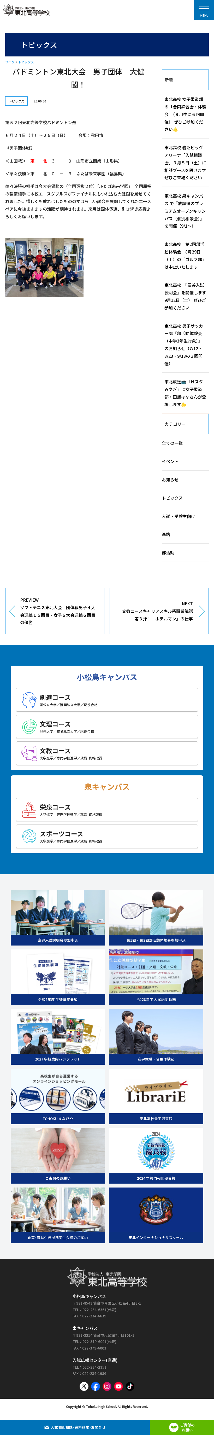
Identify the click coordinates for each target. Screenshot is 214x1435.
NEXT (157, 611)
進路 (166, 534)
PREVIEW (57, 611)
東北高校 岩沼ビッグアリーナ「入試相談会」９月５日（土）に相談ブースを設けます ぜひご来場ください (187, 162)
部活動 (168, 552)
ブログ (10, 62)
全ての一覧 (172, 443)
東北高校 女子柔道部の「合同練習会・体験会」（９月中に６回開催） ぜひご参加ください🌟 (185, 114)
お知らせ (170, 479)
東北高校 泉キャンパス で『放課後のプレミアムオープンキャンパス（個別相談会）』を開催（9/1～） (185, 211)
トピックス (26, 62)
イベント (170, 461)
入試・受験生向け (178, 516)
